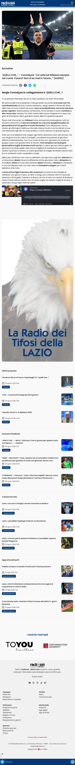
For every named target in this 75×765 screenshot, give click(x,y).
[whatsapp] (34, 85)
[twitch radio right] (37, 290)
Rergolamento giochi (12, 720)
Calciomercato (45, 697)
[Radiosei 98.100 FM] (37, 665)
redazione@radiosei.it (37, 746)
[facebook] (25, 85)
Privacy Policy (32, 737)
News (41, 694)
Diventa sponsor (9, 728)
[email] (20, 85)
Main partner (8, 730)
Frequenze (7, 717)
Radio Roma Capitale (12, 699)
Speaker (6, 710)
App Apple (43, 710)
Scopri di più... (37, 676)
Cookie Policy (42, 737)
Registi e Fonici (9, 715)
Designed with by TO (66, 4)
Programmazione (10, 707)
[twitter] (30, 85)
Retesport (7, 697)
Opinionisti (7, 712)
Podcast (42, 707)
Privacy (1, 755)
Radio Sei (6, 694)
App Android (44, 712)
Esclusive (7, 68)
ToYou (5, 733)
